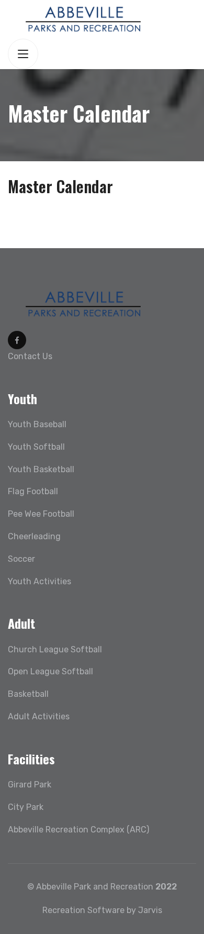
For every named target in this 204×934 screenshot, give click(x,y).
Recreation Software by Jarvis (102, 910)
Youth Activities (39, 581)
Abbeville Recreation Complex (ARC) (78, 830)
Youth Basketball (41, 469)
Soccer (21, 559)
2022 (166, 887)
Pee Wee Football (41, 514)
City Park (25, 807)
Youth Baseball (37, 424)
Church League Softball (55, 649)
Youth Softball (36, 447)
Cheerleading (34, 536)
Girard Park (29, 785)
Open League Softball (50, 671)
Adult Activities (39, 716)
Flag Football (33, 491)
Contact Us (30, 356)
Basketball (28, 694)
